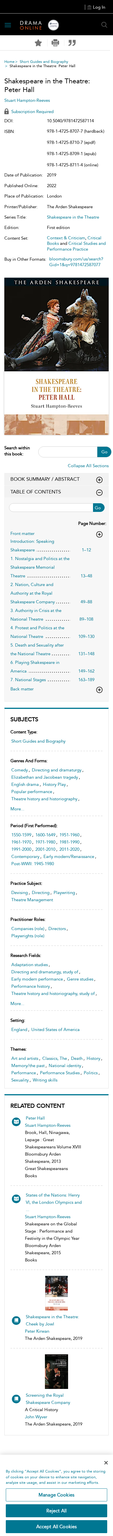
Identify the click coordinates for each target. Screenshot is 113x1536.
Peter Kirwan (37, 1331)
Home (9, 61)
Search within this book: (17, 451)
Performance (23, 1072)
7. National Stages (28, 679)
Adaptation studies (29, 964)
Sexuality (20, 1080)
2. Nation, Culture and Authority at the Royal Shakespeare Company (32, 593)
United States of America (55, 1029)
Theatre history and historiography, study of (53, 993)
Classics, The (54, 1058)
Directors (57, 928)
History (93, 1058)
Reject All (56, 1511)
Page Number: (92, 523)
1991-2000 (21, 849)
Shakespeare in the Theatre (73, 217)
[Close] (106, 1462)
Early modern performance (37, 979)
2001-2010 (45, 849)
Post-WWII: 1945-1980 (32, 863)
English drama (25, 784)
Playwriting (64, 892)
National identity (65, 1065)
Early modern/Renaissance (68, 856)
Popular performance (31, 791)
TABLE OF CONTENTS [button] (35, 492)
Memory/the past (28, 1065)
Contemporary (25, 856)
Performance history (30, 986)
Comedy (19, 770)
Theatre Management (32, 899)
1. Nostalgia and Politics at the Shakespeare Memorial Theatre (40, 567)
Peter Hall (35, 1118)
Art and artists (24, 1058)
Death (77, 1058)
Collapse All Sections (88, 465)
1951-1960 (69, 835)
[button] (55, 42)
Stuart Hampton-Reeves (47, 1125)
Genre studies (80, 979)
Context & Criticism (66, 238)
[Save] (38, 43)
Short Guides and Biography (44, 61)
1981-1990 (69, 842)
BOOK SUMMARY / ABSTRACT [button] (45, 479)
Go (104, 452)
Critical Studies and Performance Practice (76, 246)
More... (17, 809)
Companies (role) (27, 928)
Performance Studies (60, 1072)
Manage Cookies (56, 1495)
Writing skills (45, 1080)
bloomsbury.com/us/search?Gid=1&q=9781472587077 (76, 261)
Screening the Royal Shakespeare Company (48, 1399)
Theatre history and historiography (44, 798)
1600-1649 (45, 835)
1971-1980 (45, 842)
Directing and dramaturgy (56, 770)
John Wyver (36, 1416)
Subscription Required (32, 111)
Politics (91, 1072)
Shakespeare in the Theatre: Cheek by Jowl (52, 1320)
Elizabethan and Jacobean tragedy (44, 777)
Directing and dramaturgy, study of (44, 971)
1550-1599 (21, 835)
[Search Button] (104, 25)
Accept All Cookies (56, 1526)
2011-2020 (69, 849)
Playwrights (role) (27, 935)
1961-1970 (21, 842)
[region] (56, 1495)
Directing (41, 892)
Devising (19, 892)
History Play (54, 784)
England (19, 1029)
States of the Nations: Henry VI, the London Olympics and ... (54, 1202)
